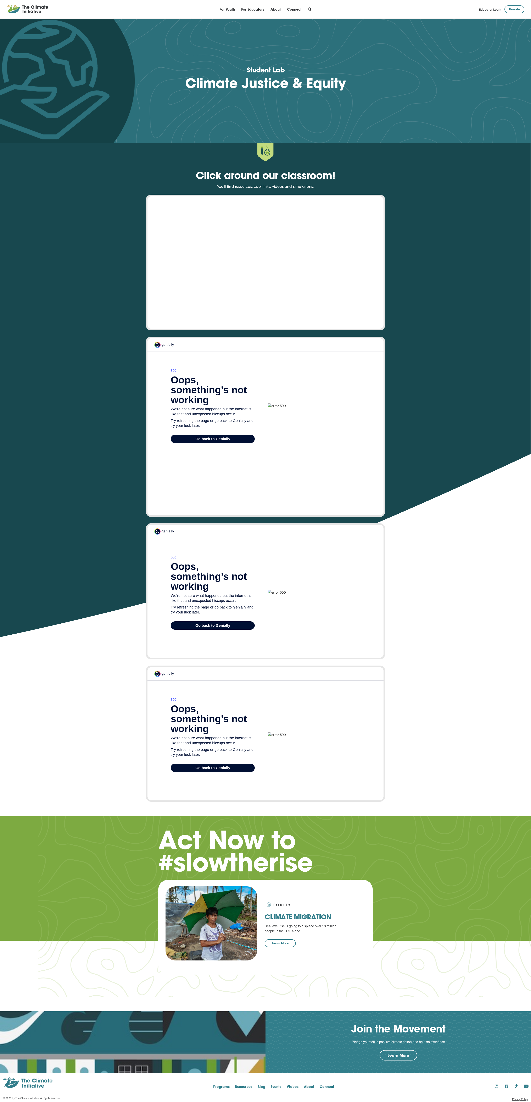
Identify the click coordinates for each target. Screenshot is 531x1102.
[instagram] (496, 1086)
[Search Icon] (310, 9)
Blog (261, 1086)
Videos (292, 1086)
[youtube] (526, 1086)
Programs (221, 1086)
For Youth (227, 9)
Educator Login (490, 9)
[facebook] (506, 1086)
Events (276, 1086)
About (275, 9)
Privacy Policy (520, 1099)
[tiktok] (516, 1086)
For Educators (252, 9)
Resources (243, 1086)
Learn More (280, 943)
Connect (294, 9)
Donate (514, 9)
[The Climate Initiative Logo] (27, 9)
